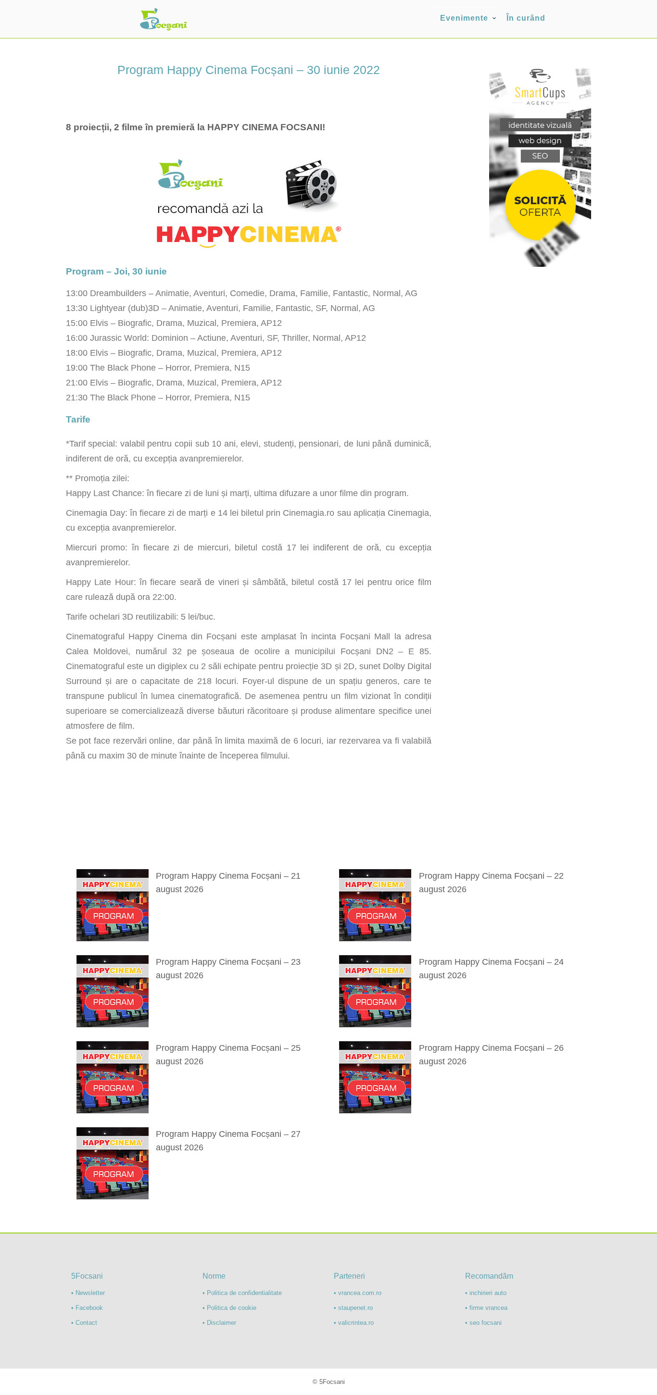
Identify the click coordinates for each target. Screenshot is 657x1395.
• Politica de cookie (229, 1307)
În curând (525, 18)
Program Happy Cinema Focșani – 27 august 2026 (228, 1140)
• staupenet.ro (353, 1307)
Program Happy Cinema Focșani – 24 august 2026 (491, 968)
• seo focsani (483, 1322)
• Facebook (87, 1307)
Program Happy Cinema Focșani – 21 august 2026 (228, 882)
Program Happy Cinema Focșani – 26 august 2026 (491, 1054)
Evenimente (464, 18)
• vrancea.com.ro (357, 1292)
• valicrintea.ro (354, 1322)
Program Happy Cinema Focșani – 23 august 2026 (228, 968)
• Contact (84, 1322)
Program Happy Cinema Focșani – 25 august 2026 (228, 1054)
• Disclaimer (219, 1322)
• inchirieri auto (485, 1292)
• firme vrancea (486, 1307)
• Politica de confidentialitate (242, 1292)
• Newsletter (88, 1292)
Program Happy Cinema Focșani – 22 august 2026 (491, 882)
